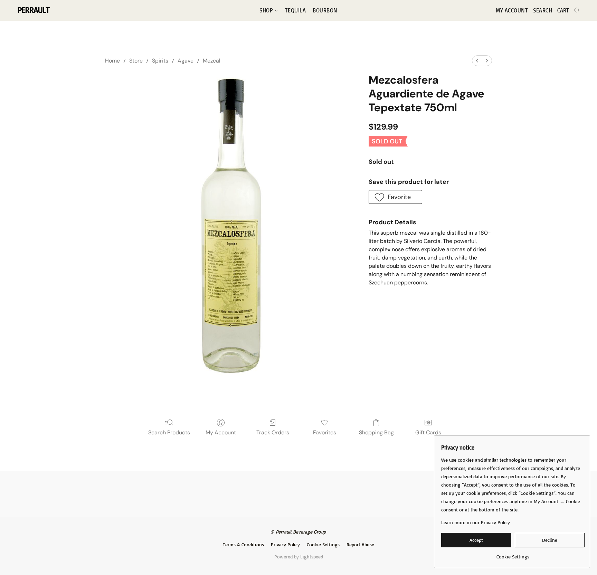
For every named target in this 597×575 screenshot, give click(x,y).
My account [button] (512, 10)
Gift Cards (428, 432)
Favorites (324, 432)
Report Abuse (360, 544)
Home (112, 60)
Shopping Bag (376, 432)
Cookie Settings (323, 544)
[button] (33, 10)
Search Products (169, 432)
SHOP (267, 10)
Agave (185, 60)
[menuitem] (477, 61)
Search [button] (542, 10)
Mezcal (211, 60)
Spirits (160, 60)
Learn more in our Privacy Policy (475, 522)
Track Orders (272, 432)
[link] (513, 554)
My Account (221, 432)
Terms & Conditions (243, 544)
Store (136, 60)
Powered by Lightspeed (298, 556)
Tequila (295, 10)
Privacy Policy (285, 544)
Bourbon (325, 10)
